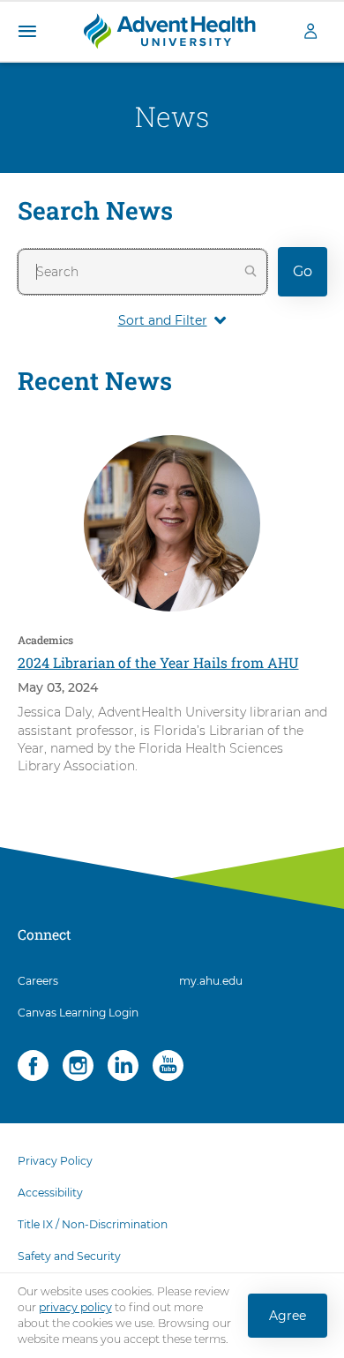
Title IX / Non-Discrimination (93, 1224)
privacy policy (75, 1307)
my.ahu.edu (211, 980)
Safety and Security (69, 1256)
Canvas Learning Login (78, 1012)
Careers (38, 980)
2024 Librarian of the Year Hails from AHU (158, 662)
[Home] (169, 30)
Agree (287, 1316)
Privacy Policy (55, 1160)
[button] (27, 31)
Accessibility (50, 1192)
